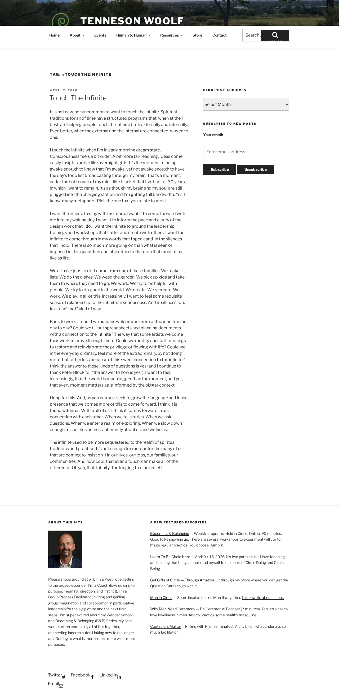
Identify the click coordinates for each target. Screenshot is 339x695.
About (75, 35)
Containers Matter (165, 626)
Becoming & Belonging (169, 533)
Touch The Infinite (78, 98)
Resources (169, 35)
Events (100, 35)
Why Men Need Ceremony (172, 609)
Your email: (213, 134)
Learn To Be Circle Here (170, 556)
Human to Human (131, 35)
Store (197, 35)
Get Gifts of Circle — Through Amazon (182, 580)
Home (54, 35)
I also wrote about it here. (263, 597)
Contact (219, 35)
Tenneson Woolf (132, 21)
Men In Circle (161, 597)
